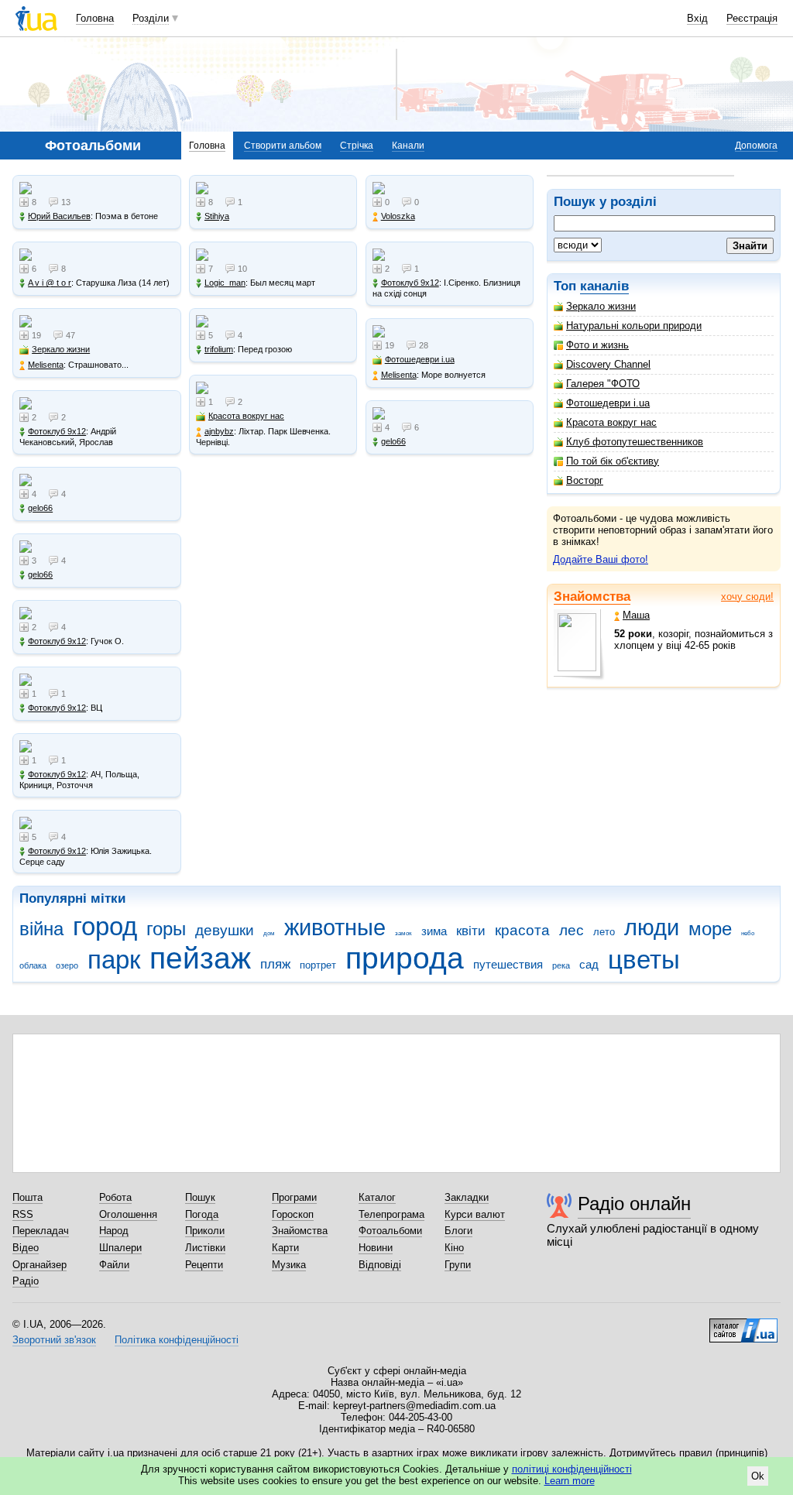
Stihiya (216, 216)
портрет (318, 965)
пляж (275, 964)
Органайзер (39, 1264)
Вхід (697, 18)
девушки (224, 930)
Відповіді (380, 1264)
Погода (201, 1214)
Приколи (205, 1230)
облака (32, 965)
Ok (757, 1476)
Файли (114, 1264)
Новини (376, 1247)
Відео (25, 1247)
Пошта (27, 1197)
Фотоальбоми (390, 1230)
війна (41, 929)
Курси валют (475, 1214)
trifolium (218, 349)
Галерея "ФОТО (603, 383)
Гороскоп (293, 1214)
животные (335, 927)
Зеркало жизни (601, 306)
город (105, 926)
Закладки (467, 1197)
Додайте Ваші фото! (600, 559)
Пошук (200, 1197)
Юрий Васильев (59, 216)
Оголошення (128, 1214)
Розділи (150, 18)
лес (571, 930)
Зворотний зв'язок (54, 1340)
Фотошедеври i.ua (608, 403)
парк (114, 959)
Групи (458, 1264)
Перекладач (40, 1230)
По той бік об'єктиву (612, 461)
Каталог (377, 1197)
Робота (115, 1197)
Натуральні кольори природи (634, 325)
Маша (636, 615)
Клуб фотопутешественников (634, 441)
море (710, 929)
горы (166, 929)
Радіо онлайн (634, 1203)
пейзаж (200, 958)
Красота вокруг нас (611, 422)
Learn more (569, 1480)
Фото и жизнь (597, 345)
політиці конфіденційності (572, 1469)
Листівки (205, 1247)
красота (522, 930)
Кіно (454, 1247)
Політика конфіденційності (177, 1340)
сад (589, 964)
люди (651, 927)
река (561, 965)
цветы (644, 959)
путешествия (508, 964)
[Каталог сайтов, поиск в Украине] (743, 1324)
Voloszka (398, 216)
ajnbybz (219, 431)
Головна (95, 18)
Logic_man (224, 282)
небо (747, 933)
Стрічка (356, 145)
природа (404, 958)
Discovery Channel (608, 364)
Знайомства (592, 596)
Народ (114, 1230)
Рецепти (204, 1264)
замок (403, 933)
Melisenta (46, 364)
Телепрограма (391, 1214)
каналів (604, 286)
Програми (294, 1197)
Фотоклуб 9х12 (57, 431)
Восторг (584, 480)
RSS (22, 1214)
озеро (67, 965)
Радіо (25, 1281)
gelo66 (40, 508)
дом (269, 933)
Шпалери (120, 1247)
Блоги (458, 1230)
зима (434, 931)
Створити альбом (282, 145)
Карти (285, 1247)
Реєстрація (752, 18)
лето (604, 932)
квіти (471, 931)
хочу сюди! (747, 596)
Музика (289, 1264)
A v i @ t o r (49, 282)
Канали (408, 145)
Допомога (756, 145)
